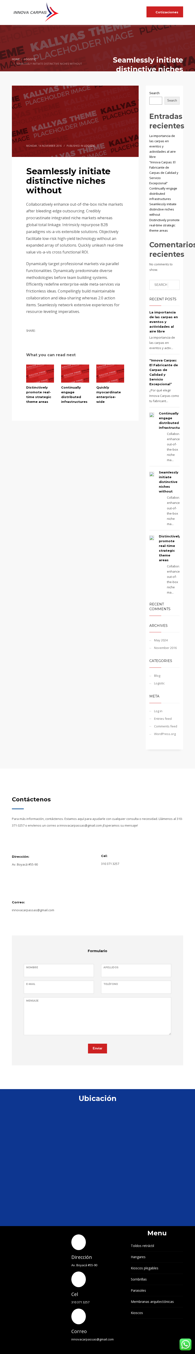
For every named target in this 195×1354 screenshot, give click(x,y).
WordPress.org (165, 734)
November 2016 (165, 648)
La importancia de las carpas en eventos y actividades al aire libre (162, 146)
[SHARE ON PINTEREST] (54, 337)
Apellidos (110, 967)
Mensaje (32, 1000)
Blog (157, 675)
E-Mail (30, 984)
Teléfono (110, 984)
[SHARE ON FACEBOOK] (38, 337)
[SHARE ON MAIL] (63, 337)
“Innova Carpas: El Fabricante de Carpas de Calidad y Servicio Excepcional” (163, 172)
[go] (174, 285)
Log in (158, 711)
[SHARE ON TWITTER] (29, 337)
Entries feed (163, 718)
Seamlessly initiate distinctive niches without (162, 209)
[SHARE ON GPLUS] (46, 337)
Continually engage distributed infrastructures (163, 193)
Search (154, 93)
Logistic (89, 145)
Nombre (32, 967)
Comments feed (165, 726)
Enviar (97, 1048)
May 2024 (161, 640)
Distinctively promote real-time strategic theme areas (164, 225)
